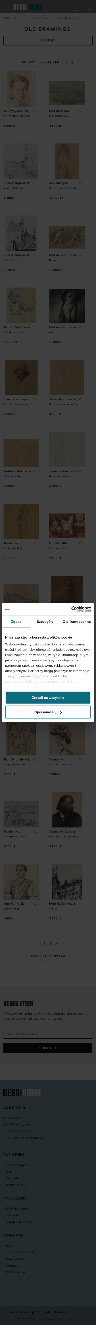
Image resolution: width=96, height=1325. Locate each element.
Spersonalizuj (45, 712)
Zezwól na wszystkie (48, 697)
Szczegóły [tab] (45, 621)
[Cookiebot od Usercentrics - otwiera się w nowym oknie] (71, 609)
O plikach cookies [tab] (77, 621)
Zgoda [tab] (16, 621)
